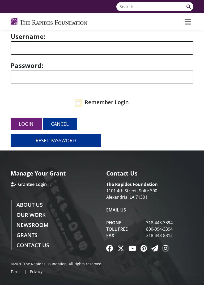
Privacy (36, 271)
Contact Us (32, 245)
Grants (26, 235)
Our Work (31, 214)
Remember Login (107, 102)
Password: (27, 65)
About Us (29, 204)
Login (26, 124)
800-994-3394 (159, 229)
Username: (28, 36)
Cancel (60, 124)
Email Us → (118, 210)
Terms (16, 271)
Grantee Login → (34, 184)
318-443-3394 (159, 223)
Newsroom (32, 225)
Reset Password (56, 140)
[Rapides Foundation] (49, 21)
